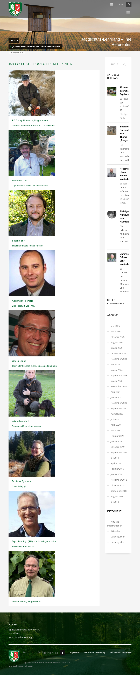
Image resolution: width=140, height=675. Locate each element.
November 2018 (119, 479)
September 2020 (119, 408)
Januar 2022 (116, 380)
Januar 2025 (116, 347)
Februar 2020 (117, 435)
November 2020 (119, 402)
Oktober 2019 (117, 446)
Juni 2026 (115, 325)
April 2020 (116, 424)
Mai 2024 (115, 364)
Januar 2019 (116, 474)
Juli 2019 (115, 457)
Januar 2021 (116, 397)
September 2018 (119, 490)
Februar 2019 (117, 468)
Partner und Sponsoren (120, 652)
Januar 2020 (116, 441)
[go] (124, 64)
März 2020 (116, 430)
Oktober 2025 (117, 336)
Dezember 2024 (118, 353)
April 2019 (116, 463)
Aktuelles (115, 531)
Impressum (74, 652)
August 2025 (117, 342)
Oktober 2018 (117, 485)
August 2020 (117, 413)
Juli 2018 (115, 501)
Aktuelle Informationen (114, 523)
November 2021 (119, 386)
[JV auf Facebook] (62, 652)
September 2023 (119, 375)
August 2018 (117, 496)
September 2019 (119, 452)
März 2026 (116, 331)
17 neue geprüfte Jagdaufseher (127, 91)
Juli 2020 (115, 419)
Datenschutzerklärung (94, 652)
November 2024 (119, 358)
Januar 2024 (116, 369)
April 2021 (116, 391)
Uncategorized (118, 542)
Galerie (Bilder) (118, 536)
